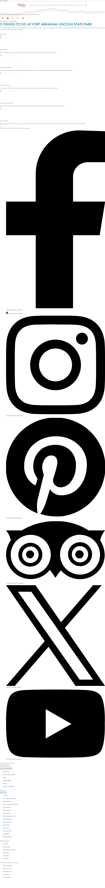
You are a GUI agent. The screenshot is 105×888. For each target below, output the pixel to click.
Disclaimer (5, 843)
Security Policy (6, 846)
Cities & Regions (53, 5)
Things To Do (33, 5)
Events (71, 5)
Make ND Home (78, 5)
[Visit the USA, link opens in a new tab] (7, 836)
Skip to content (3, 0)
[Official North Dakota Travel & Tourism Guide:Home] (21, 5)
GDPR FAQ (6, 858)
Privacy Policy (6, 852)
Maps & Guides (63, 5)
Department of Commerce (9, 849)
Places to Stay (42, 5)
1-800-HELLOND (4, 765)
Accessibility (6, 855)
